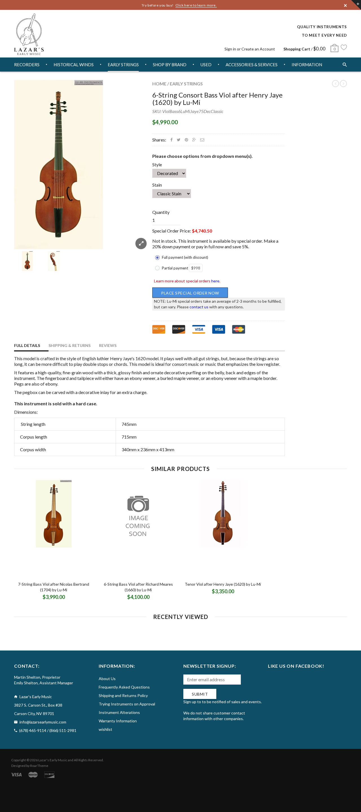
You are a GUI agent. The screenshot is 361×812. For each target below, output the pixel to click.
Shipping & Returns (70, 345)
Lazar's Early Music (52, 760)
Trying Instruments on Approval (127, 704)
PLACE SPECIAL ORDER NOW (190, 293)
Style (157, 164)
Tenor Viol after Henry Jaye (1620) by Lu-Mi (223, 584)
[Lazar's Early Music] (29, 34)
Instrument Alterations (119, 712)
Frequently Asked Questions (124, 687)
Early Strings (186, 83)
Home (159, 83)
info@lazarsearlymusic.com (42, 722)
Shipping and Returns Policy (123, 695)
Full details (27, 345)
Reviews (107, 345)
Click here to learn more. (196, 5)
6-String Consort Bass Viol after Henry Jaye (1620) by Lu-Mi (217, 98)
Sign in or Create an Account (249, 49)
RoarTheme (39, 766)
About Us (107, 678)
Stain (157, 184)
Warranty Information (118, 720)
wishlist (105, 729)
